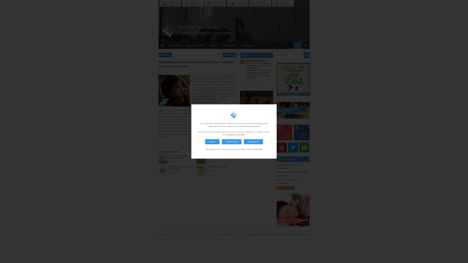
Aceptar (212, 141)
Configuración (253, 141)
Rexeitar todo (232, 141)
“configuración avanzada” (235, 135)
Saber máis (258, 149)
